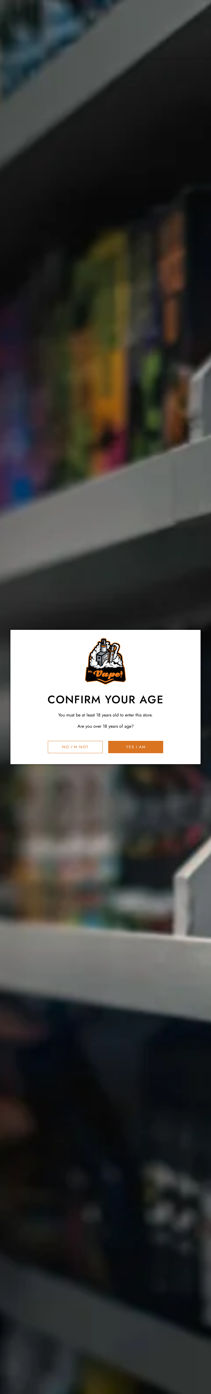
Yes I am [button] (136, 747)
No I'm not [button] (75, 747)
